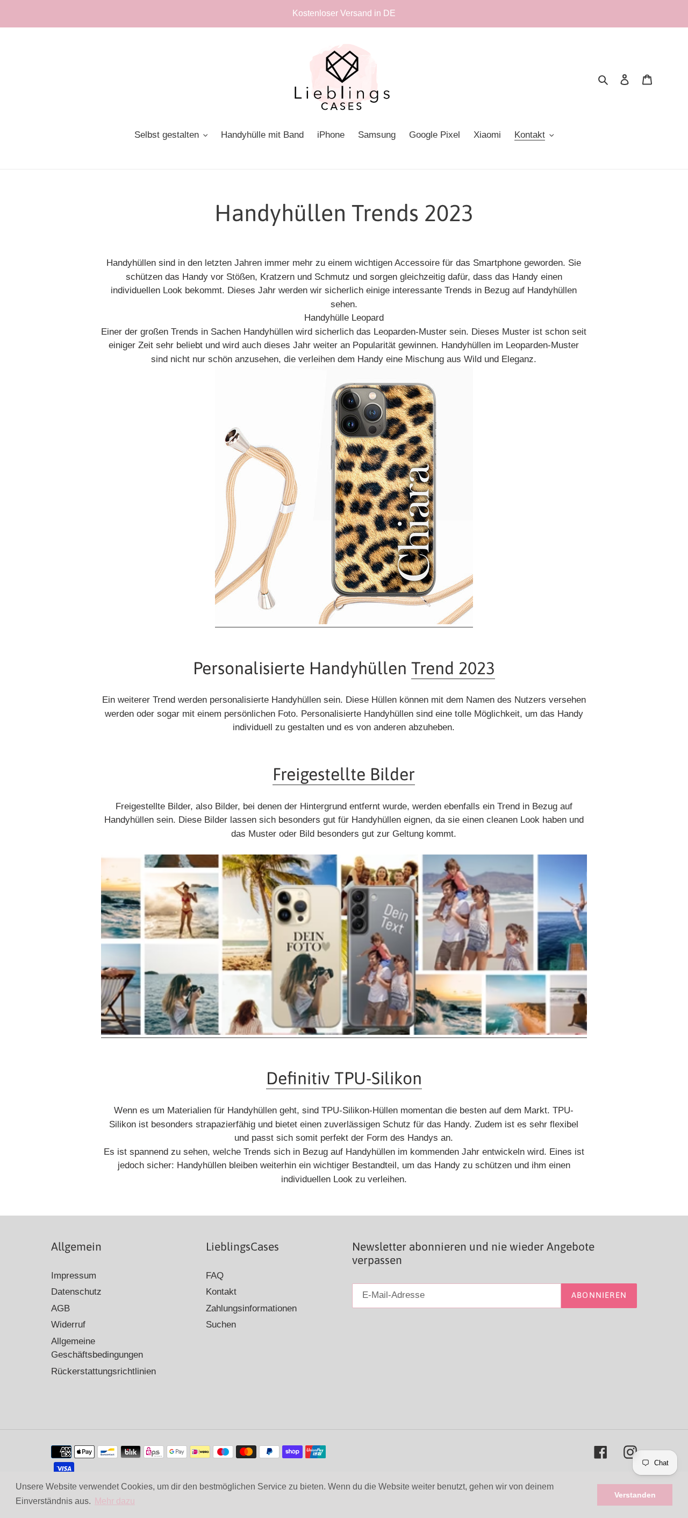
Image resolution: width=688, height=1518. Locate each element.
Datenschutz (76, 1292)
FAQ (215, 1275)
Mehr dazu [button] (115, 1501)
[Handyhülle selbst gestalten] (343, 1032)
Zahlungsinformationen (251, 1308)
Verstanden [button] (635, 1495)
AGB (60, 1308)
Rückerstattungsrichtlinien (103, 1371)
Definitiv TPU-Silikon (344, 1078)
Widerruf (68, 1324)
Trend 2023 (453, 668)
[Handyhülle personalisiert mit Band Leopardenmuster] (344, 621)
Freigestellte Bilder (344, 774)
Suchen (221, 1324)
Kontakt (221, 1292)
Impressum (73, 1275)
